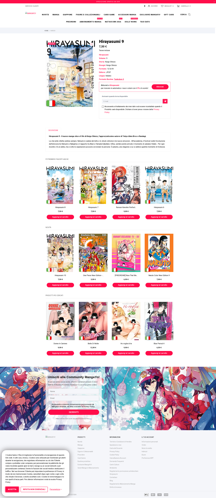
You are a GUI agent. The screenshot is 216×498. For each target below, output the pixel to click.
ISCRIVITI (74, 412)
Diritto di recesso (116, 487)
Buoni (144, 455)
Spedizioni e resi (115, 445)
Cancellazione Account (118, 458)
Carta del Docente (116, 448)
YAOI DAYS (145, 22)
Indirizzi (144, 451)
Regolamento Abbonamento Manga (122, 484)
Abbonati (160, 87)
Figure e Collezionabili (85, 451)
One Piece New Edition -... (93, 275)
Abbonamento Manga (91, 20)
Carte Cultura (114, 464)
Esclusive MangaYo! (150, 15)
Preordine (81, 455)
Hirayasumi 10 (60, 275)
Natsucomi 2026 (113, 20)
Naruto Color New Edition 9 (159, 275)
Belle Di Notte (93, 343)
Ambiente (113, 468)
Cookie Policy (114, 455)
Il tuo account (148, 437)
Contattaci (113, 477)
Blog (111, 481)
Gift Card (169, 15)
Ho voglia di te (126, 343)
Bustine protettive (84, 461)
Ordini (144, 445)
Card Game (82, 458)
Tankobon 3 (119, 79)
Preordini (71, 22)
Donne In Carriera (60, 343)
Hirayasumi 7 (93, 207)
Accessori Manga (127, 15)
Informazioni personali (150, 442)
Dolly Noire (131, 20)
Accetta (12, 489)
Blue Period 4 (159, 343)
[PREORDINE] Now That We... (126, 275)
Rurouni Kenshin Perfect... (126, 207)
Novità (45, 15)
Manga (56, 15)
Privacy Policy (114, 451)
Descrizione (53, 130)
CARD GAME (109, 15)
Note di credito (147, 448)
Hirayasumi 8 (60, 207)
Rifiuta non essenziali (34, 489)
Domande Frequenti (117, 461)
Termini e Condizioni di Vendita (121, 442)
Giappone (67, 15)
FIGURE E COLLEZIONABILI (88, 15)
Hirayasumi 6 (159, 207)
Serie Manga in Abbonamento (88, 468)
